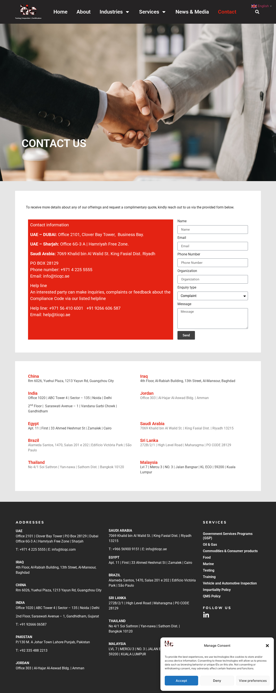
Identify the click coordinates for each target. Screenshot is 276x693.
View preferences (253, 681)
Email (181, 238)
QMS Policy (212, 596)
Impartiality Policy (217, 590)
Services (149, 12)
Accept (181, 681)
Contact (227, 12)
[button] (267, 645)
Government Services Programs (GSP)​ (227, 536)
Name (182, 221)
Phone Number (188, 254)
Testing (208, 570)
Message (184, 304)
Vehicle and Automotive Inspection (230, 583)
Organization (187, 271)
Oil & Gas (210, 544)
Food (207, 557)
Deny (217, 681)
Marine (208, 564)
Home (60, 12)
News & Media (192, 12)
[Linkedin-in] (206, 615)
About (84, 12)
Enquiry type (186, 287)
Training (209, 577)
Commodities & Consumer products (230, 551)
